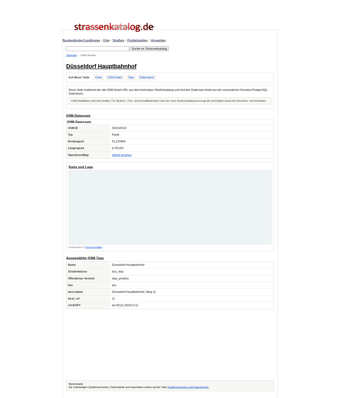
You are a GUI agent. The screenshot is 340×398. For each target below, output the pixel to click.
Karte (98, 77)
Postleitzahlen (137, 40)
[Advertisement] (170, 344)
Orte (106, 40)
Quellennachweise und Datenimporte (188, 387)
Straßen (118, 40)
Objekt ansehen (122, 155)
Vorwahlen (158, 40)
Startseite (71, 55)
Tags (131, 77)
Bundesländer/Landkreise (81, 40)
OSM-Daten (115, 77)
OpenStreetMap (93, 247)
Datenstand (146, 77)
